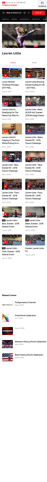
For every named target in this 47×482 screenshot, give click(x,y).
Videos (13, 62)
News (34, 62)
